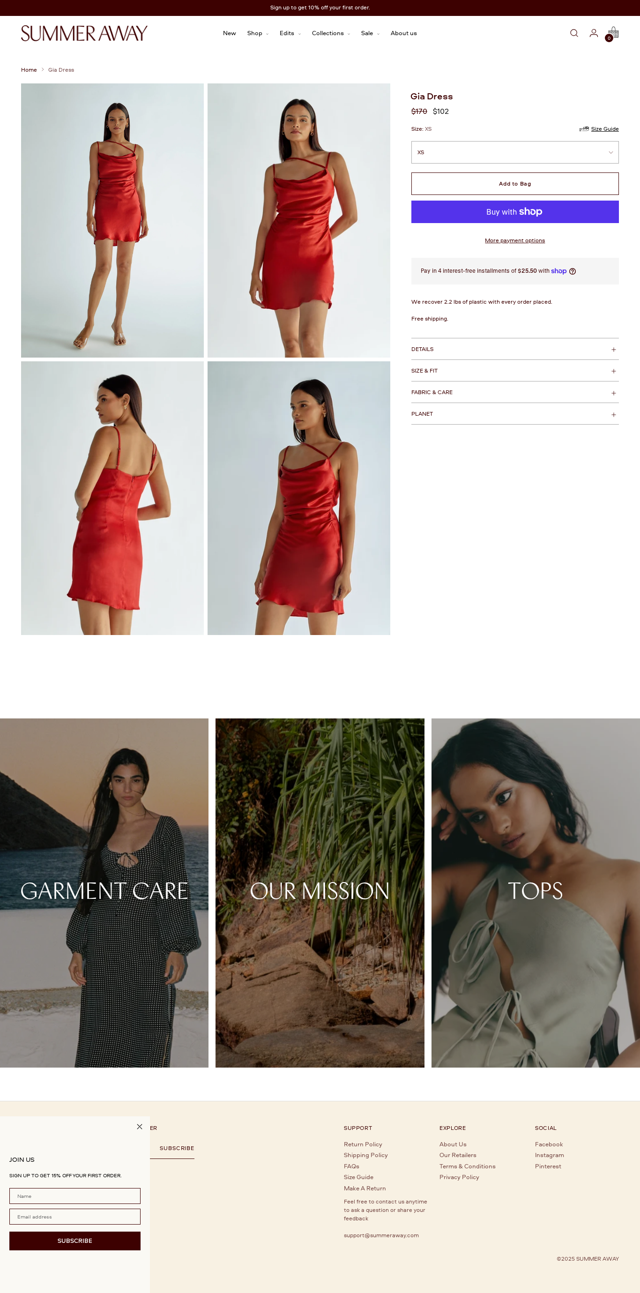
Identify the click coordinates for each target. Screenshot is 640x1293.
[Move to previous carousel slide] (599, 680)
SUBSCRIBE (75, 1240)
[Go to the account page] (594, 33)
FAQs (351, 1166)
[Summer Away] (84, 33)
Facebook (549, 1144)
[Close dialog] (139, 1126)
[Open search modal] (574, 33)
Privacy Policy (459, 1177)
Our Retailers (457, 1155)
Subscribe (177, 1148)
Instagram (549, 1155)
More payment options (515, 240)
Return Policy (363, 1144)
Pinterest (548, 1166)
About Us (453, 1144)
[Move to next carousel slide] (614, 680)
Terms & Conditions (467, 1166)
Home (29, 70)
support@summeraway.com (381, 1235)
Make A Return (365, 1188)
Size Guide (358, 1177)
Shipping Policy (366, 1155)
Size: (421, 129)
